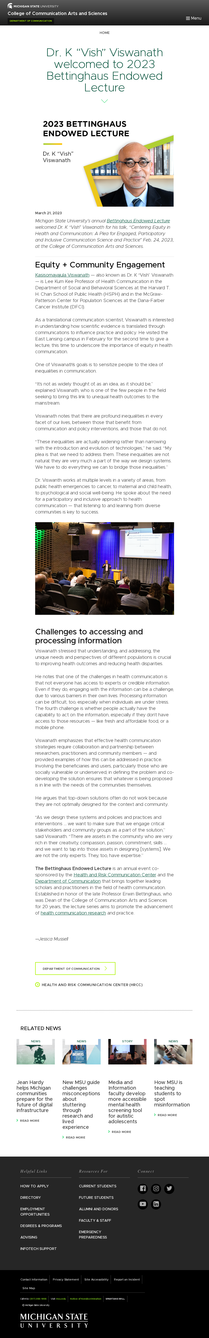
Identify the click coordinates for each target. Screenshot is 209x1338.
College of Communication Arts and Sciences (57, 13)
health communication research (73, 913)
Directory (30, 1198)
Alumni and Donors (98, 1209)
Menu (196, 18)
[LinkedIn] (156, 1204)
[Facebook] (143, 1189)
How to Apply (34, 1186)
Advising (28, 1237)
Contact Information (33, 1279)
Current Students (97, 1186)
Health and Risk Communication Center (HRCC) (92, 985)
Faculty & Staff (95, 1220)
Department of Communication (68, 881)
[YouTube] (143, 1204)
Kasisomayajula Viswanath (62, 275)
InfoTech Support (38, 1249)
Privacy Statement (66, 1279)
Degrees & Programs (41, 1226)
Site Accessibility (96, 1279)
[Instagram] (156, 1189)
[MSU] (33, 6)
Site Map (28, 1288)
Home (105, 33)
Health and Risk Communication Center (115, 875)
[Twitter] (169, 1189)
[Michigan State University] (54, 1320)
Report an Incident (127, 1279)
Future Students (96, 1198)
